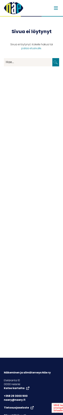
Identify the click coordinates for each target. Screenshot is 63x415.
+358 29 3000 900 (16, 396)
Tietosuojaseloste (16, 407)
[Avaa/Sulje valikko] (56, 8)
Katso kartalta (14, 388)
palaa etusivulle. (31, 48)
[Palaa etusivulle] (13, 8)
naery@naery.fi (14, 400)
